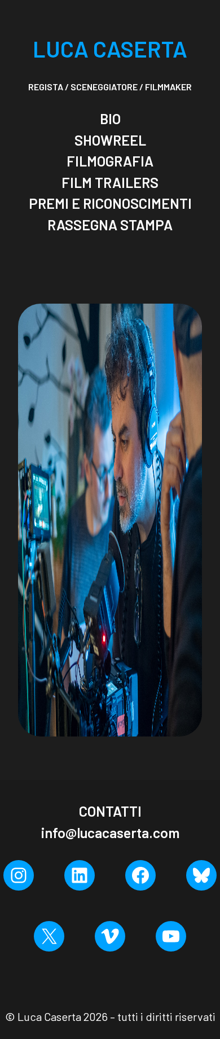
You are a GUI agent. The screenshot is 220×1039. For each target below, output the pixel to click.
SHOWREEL (110, 139)
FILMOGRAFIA (110, 160)
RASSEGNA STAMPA (110, 224)
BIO (110, 118)
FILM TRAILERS (110, 182)
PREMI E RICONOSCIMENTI (110, 203)
